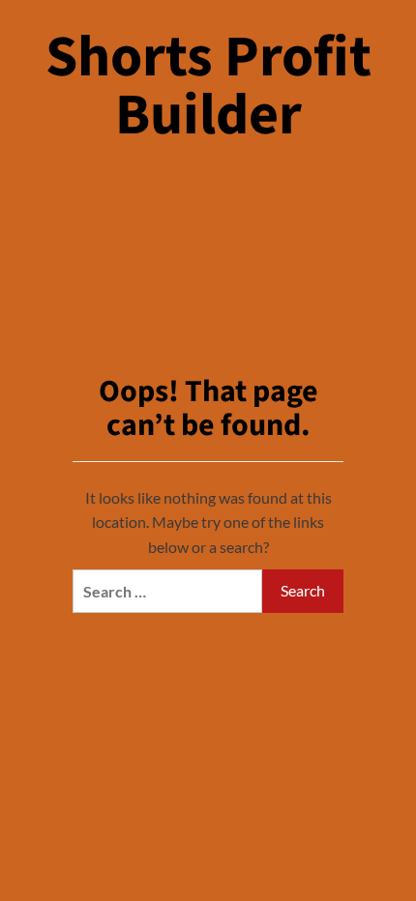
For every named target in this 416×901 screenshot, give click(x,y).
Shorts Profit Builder (208, 86)
